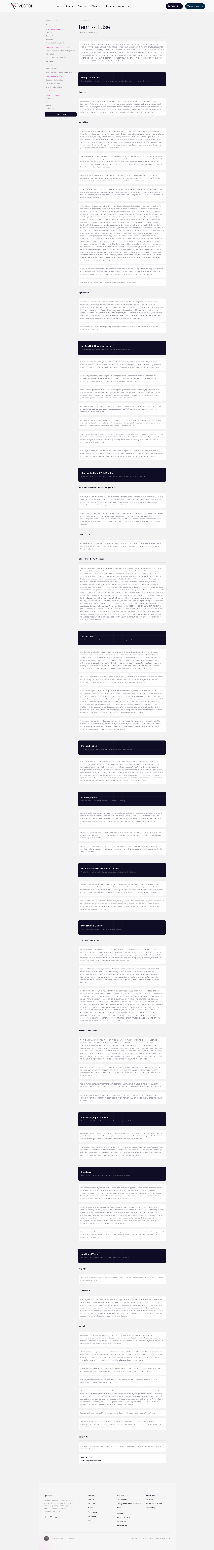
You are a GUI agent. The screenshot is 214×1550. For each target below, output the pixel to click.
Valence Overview (123, 1517)
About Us (91, 1499)
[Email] (56, 1517)
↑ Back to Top (61, 114)
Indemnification (51, 65)
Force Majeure (51, 102)
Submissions (50, 61)
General (48, 105)
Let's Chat (174, 6)
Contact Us (50, 108)
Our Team (91, 1503)
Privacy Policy (50, 54)
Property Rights (51, 68)
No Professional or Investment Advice (59, 72)
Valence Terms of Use (162, 1538)
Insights (110, 6)
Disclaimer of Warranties (54, 80)
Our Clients (123, 6)
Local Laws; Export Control (55, 87)
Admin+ (119, 1508)
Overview (49, 25)
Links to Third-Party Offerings (56, 57)
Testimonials (92, 1512)
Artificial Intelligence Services (56, 43)
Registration (50, 39)
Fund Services (122, 1499)
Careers (91, 1508)
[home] (22, 6)
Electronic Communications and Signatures (61, 51)
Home (58, 6)
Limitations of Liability (53, 83)
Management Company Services (129, 1503)
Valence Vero (121, 1521)
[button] (70, 6)
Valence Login (195, 6)
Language (49, 98)
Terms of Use (122, 1526)
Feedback (49, 91)
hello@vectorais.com (154, 1503)
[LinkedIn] (51, 1517)
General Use (50, 36)
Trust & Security (134, 1538)
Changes (49, 33)
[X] (46, 1517)
